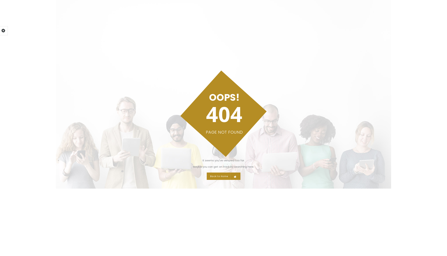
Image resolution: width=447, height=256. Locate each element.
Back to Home (219, 176)
